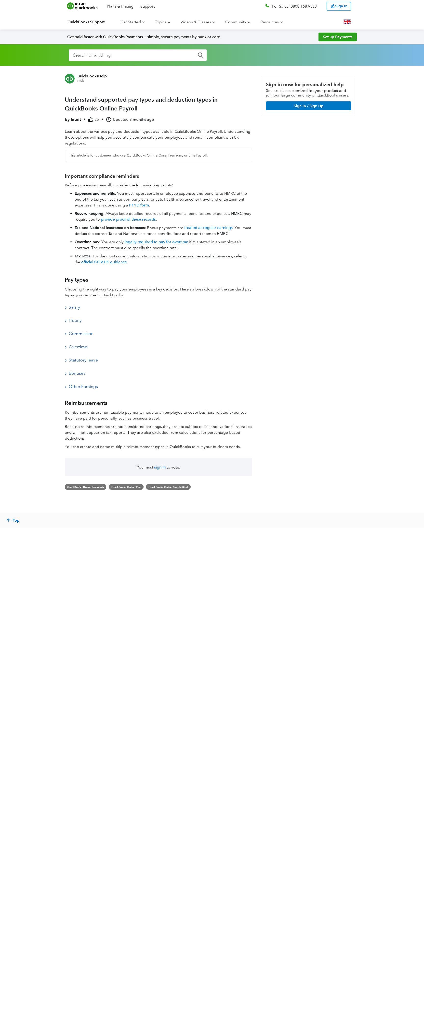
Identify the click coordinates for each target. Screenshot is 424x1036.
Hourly (75, 320)
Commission (81, 333)
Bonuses (77, 373)
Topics (160, 22)
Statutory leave (83, 360)
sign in (160, 467)
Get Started (130, 22)
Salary (74, 307)
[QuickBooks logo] (82, 6)
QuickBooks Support (86, 22)
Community (235, 22)
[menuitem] (88, 22)
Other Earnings (83, 386)
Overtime (78, 346)
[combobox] (138, 55)
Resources (269, 22)
